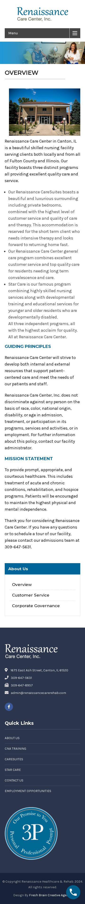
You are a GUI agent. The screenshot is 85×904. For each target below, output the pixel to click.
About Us (12, 738)
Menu (13, 33)
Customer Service (30, 595)
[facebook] (9, 707)
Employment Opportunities (28, 791)
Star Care (13, 770)
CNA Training (15, 749)
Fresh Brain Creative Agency (50, 895)
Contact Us (14, 780)
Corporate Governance (36, 605)
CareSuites (14, 759)
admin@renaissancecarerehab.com (38, 693)
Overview (22, 584)
